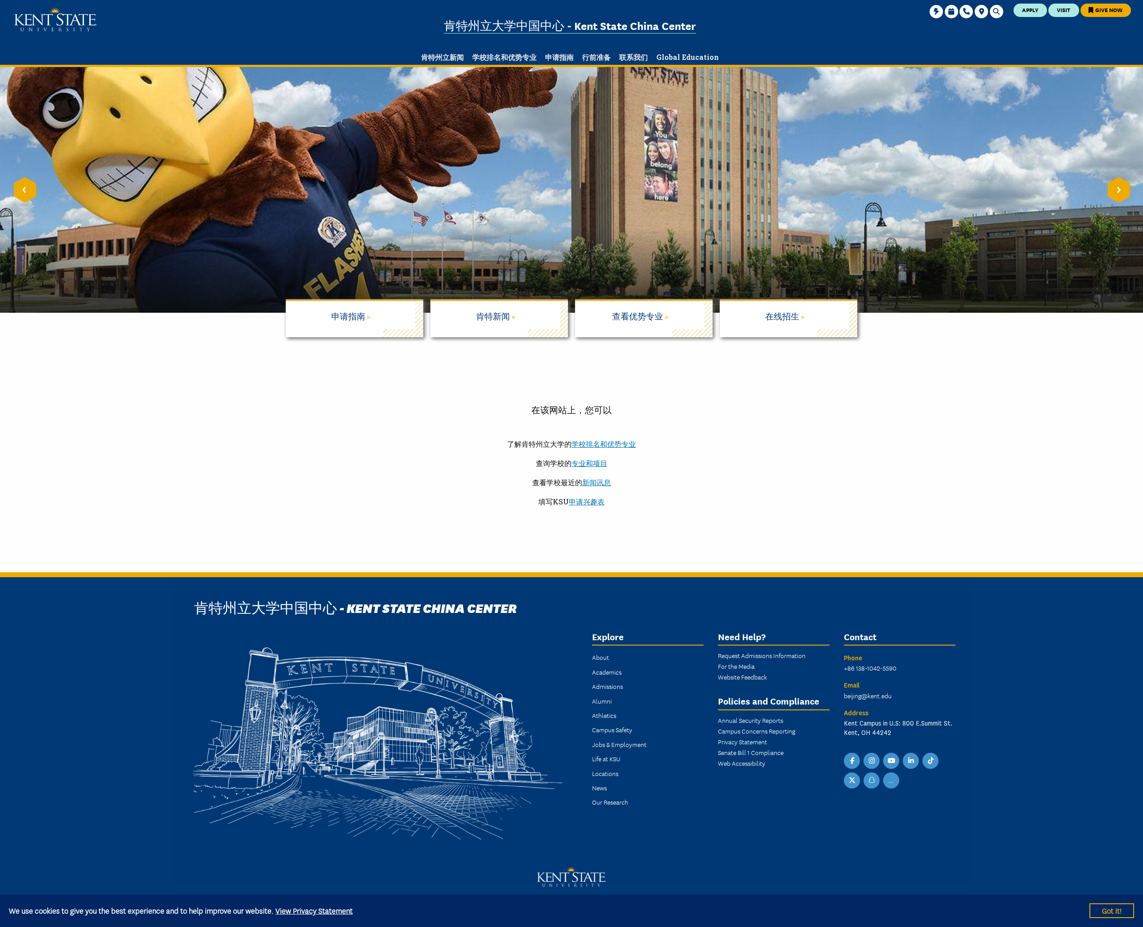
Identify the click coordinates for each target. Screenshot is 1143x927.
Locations (605, 773)
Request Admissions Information (761, 655)
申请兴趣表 (587, 501)
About (600, 657)
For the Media (736, 666)
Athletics (604, 715)
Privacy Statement (742, 742)
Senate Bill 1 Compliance (751, 752)
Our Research (610, 802)
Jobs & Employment (619, 744)
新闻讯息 (596, 482)
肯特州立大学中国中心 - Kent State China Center (570, 25)
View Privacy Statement (314, 910)
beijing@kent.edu (868, 695)
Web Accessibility (741, 763)
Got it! (1112, 910)
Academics (607, 672)
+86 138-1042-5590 (870, 668)
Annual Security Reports (750, 720)
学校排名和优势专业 (604, 444)
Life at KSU (606, 758)
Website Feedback (742, 677)
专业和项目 (589, 463)
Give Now (1108, 9)
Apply (1030, 9)
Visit (1063, 9)
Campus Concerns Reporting (756, 731)
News (599, 788)
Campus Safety (612, 729)
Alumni (602, 701)
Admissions (607, 686)
